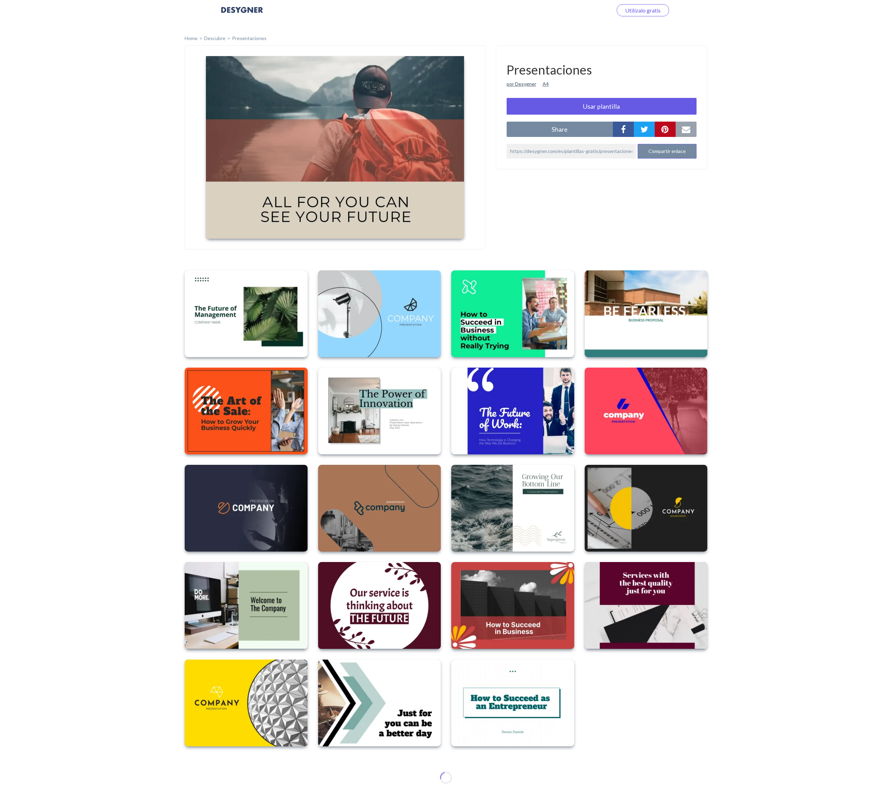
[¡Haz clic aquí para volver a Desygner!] (242, 15)
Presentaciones (249, 38)
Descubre (214, 38)
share (560, 129)
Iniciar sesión (588, 10)
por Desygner (521, 84)
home (191, 38)
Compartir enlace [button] (667, 151)
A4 (546, 84)
